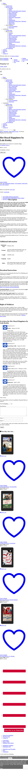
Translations (5, 751)
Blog (4, 52)
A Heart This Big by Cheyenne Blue (8, 486)
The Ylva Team (6, 736)
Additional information (13, 196)
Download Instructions (8, 198)
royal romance (18, 183)
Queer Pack (11, 27)
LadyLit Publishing (13, 26)
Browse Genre (9, 7)
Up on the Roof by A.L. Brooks (7, 656)
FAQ (4, 750)
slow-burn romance (4, 184)
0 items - (3, 66)
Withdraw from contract (8, 743)
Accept (10, 758)
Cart (23, 61)
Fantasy (10, 18)
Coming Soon (9, 5)
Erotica (10, 9)
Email (2, 420)
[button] (3, 456)
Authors (5, 49)
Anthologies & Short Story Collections (17, 21)
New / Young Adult (13, 12)
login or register (15, 56)
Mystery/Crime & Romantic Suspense (17, 11)
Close (1, 768)
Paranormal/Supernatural (14, 42)
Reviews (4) (5, 199)
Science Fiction (12, 16)
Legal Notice (6, 740)
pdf (11, 189)
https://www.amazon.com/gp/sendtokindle (9, 287)
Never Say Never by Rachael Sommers (9, 599)
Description (5, 196)
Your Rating (3, 403)
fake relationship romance (8, 183)
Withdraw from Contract (18, 198)
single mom (24, 183)
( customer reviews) (4, 145)
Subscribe (5, 51)
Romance (11, 8)
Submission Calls (7, 746)
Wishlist (24, 58)
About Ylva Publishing (8, 735)
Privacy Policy (6, 741)
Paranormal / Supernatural (14, 17)
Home (4, 3)
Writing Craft (12, 24)
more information (4, 758)
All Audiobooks (9, 48)
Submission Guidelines (8, 745)
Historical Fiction (12, 13)
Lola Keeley (6, 192)
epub (13, 189)
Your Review (3, 406)
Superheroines (12, 20)
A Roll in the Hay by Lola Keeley (7, 543)
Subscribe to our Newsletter (9, 749)
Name (2, 418)
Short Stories (11, 22)
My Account (25, 59)
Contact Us (5, 53)
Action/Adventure (13, 14)
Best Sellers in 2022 (13, 131)
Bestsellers (6, 131)
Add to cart (3, 152)
